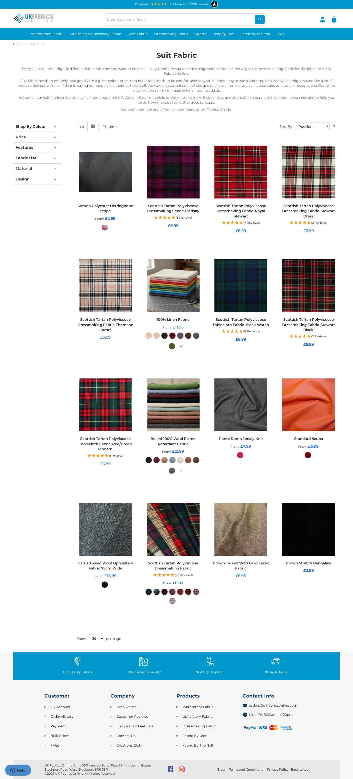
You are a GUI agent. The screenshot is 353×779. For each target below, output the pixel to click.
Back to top (300, 769)
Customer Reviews (132, 716)
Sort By (286, 126)
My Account (60, 707)
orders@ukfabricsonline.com (273, 705)
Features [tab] (24, 147)
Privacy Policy (277, 769)
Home (18, 44)
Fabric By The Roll (198, 745)
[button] (173, 218)
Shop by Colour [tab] (31, 126)
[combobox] (185, 19)
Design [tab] (23, 179)
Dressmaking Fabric (200, 726)
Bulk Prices (59, 736)
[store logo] (33, 18)
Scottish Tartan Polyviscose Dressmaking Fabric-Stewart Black (308, 324)
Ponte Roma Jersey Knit (241, 438)
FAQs (55, 745)
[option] (104, 227)
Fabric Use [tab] (26, 158)
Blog (221, 769)
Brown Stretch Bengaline (308, 563)
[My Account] (322, 19)
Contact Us (125, 736)
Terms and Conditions (246, 769)
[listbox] (105, 228)
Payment (58, 726)
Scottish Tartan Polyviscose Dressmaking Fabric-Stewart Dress (308, 211)
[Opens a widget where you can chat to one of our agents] (18, 771)
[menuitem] (46, 34)
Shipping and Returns (134, 726)
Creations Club (128, 745)
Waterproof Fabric (198, 707)
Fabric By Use (194, 736)
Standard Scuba (308, 438)
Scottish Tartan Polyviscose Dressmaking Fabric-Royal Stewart (241, 211)
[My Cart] (334, 19)
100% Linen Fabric (173, 319)
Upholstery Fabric (198, 716)
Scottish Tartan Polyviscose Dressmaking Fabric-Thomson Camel (105, 324)
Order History (61, 716)
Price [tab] (21, 137)
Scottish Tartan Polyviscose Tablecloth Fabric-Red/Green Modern (105, 443)
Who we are (126, 707)
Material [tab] (24, 168)
